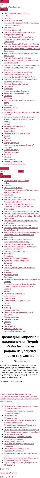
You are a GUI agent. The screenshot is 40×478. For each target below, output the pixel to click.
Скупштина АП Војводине (14, 451)
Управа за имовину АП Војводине (17, 460)
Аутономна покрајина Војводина (16, 91)
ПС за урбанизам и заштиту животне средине (21, 429)
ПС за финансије (10, 415)
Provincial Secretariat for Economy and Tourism (21, 44)
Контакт (7, 135)
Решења (7, 157)
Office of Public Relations (13, 20)
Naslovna (7, 18)
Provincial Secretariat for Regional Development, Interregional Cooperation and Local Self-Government (22, 67)
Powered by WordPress (8, 473)
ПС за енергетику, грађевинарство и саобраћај (22, 432)
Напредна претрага (11, 142)
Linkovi (6, 16)
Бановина (8, 95)
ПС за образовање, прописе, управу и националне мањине (18, 412)
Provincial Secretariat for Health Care (17, 58)
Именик (7, 124)
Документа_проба (11, 107)
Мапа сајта (8, 140)
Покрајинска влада (11, 150)
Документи (8, 110)
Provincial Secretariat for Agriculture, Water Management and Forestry (19, 33)
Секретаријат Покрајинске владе (16, 448)
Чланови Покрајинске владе (15, 164)
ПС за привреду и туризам (14, 441)
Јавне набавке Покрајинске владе (17, 133)
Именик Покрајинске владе (14, 126)
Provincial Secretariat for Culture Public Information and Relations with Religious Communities (19, 39)
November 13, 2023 (23, 361)
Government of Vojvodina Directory (16, 13)
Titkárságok (8, 88)
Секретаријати (9, 159)
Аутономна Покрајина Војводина (16, 93)
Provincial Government (12, 30)
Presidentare (8, 27)
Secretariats (8, 86)
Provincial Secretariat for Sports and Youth (19, 77)
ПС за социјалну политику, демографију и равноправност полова (20, 421)
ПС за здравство (10, 418)
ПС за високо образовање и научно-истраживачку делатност (18, 438)
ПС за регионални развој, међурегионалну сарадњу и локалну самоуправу (20, 426)
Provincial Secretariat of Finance (16, 84)
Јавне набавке (9, 128)
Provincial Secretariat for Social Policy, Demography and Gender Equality (18, 73)
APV (1, 4)
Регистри (7, 154)
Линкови (7, 138)
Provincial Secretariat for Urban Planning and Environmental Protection (20, 80)
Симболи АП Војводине (13, 161)
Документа (8, 105)
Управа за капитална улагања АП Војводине (21, 458)
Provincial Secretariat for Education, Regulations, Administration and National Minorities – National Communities (22, 48)
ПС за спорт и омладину (13, 434)
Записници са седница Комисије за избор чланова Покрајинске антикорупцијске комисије (20, 119)
